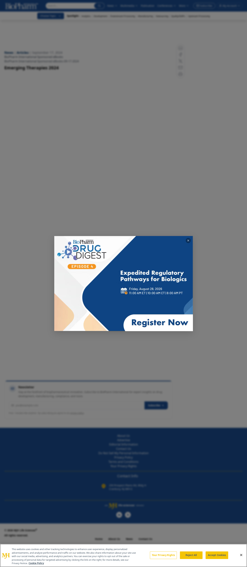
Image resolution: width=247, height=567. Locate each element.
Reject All (191, 555)
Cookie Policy (36, 563)
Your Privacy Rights (163, 555)
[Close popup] (188, 240)
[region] (123, 555)
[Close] (241, 555)
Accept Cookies (217, 555)
